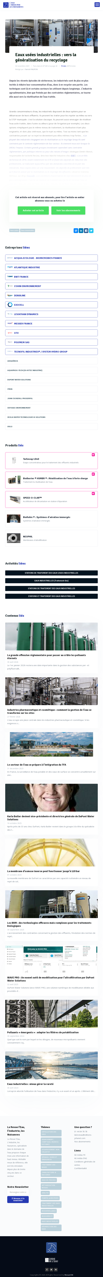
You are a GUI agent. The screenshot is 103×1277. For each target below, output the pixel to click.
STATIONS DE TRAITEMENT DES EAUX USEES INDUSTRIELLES (51, 573)
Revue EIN (69, 1275)
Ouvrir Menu (97, 4)
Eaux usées (14, 230)
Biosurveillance (49, 1211)
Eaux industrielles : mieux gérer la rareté (30, 1084)
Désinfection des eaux (49, 1228)
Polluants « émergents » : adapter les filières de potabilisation (43, 1032)
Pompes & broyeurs (50, 1198)
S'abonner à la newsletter (18, 1199)
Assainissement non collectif (50, 1151)
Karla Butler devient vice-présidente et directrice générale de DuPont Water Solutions (50, 818)
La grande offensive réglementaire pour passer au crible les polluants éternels (46, 657)
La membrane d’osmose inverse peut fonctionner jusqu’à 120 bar (43, 871)
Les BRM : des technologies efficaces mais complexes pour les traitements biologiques (49, 924)
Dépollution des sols (49, 1133)
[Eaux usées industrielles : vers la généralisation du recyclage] (51, 36)
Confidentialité (80, 1168)
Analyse (45, 1193)
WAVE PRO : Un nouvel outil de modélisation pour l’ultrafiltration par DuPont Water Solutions (50, 979)
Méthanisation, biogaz (49, 1186)
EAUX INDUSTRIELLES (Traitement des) (51, 581)
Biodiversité (47, 1216)
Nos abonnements (82, 1141)
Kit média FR (79, 1155)
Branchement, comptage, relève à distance (50, 1142)
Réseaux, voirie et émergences (49, 1158)
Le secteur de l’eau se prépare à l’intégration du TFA (36, 764)
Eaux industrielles (27, 230)
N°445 (45, 66)
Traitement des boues (48, 1166)
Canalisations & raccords (49, 1173)
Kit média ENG (80, 1158)
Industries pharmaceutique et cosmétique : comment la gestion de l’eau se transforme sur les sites (49, 711)
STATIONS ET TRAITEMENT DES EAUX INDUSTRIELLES (51, 596)
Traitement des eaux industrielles (51, 1204)
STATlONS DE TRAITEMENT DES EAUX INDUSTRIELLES (51, 588)
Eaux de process (49, 1180)
